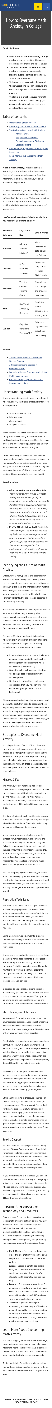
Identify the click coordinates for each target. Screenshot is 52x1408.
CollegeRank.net (10, 6)
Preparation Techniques (27, 137)
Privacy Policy (21, 1402)
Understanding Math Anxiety (22, 122)
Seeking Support (23, 144)
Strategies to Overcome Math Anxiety (27, 130)
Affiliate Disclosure (38, 1399)
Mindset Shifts (23, 133)
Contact (34, 1402)
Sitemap (23, 1399)
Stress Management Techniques (31, 141)
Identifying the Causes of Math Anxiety (27, 126)
